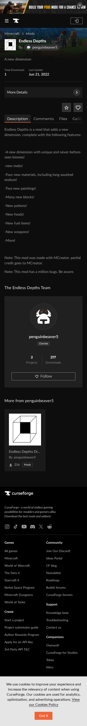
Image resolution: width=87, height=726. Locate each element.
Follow (46, 376)
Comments (43, 119)
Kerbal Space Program (19, 587)
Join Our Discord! (58, 551)
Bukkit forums (56, 587)
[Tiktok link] (15, 526)
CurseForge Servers (59, 595)
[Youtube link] (24, 526)
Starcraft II (11, 580)
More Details (17, 92)
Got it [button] (43, 716)
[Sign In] (76, 21)
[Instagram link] (7, 526)
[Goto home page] (16, 20)
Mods (30, 34)
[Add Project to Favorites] (66, 107)
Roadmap (52, 580)
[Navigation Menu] (6, 21)
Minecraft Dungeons (18, 595)
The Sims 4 (12, 573)
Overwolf (52, 645)
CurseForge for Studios (62, 652)
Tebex (50, 660)
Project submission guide (21, 627)
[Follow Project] (78, 107)
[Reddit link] (49, 526)
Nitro (49, 667)
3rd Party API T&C (17, 649)
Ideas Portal (54, 558)
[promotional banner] (43, 7)
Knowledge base (57, 613)
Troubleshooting (57, 620)
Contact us (53, 627)
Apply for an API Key (18, 642)
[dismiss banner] (80, 5)
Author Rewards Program (21, 634)
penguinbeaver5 (43, 337)
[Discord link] (32, 526)
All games (10, 551)
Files (63, 119)
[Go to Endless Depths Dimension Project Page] (25, 440)
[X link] (41, 526)
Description (17, 119)
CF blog (51, 565)
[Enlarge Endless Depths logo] (10, 45)
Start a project (14, 620)
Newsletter (53, 573)
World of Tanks (14, 602)
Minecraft (12, 34)
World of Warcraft (17, 565)
